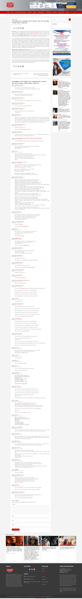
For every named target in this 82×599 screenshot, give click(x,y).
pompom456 (16, 372)
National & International (20, 12)
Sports (34, 12)
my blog (16, 298)
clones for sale (17, 386)
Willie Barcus (17, 114)
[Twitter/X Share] (18, 28)
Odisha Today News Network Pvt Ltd (16, 596)
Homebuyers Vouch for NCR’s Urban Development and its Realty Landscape (20, 74)
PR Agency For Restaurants (19, 492)
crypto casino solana (18, 275)
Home (8, 12)
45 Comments (19, 24)
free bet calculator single (18, 269)
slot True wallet (17, 211)
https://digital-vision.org (18, 475)
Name (13, 516)
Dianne (16, 228)
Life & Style (60, 108)
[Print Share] (23, 28)
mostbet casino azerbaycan (19, 143)
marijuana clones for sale (19, 285)
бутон (16, 365)
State (12, 12)
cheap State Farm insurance (19, 103)
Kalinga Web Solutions (31, 596)
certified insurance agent (18, 85)
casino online (17, 433)
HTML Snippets (37, 598)
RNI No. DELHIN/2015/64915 (48, 596)
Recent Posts (56, 79)
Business (29, 12)
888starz (16, 360)
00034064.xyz (17, 459)
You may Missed (10, 534)
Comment (14, 504)
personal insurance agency (19, 97)
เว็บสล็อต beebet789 (18, 238)
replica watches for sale (18, 303)
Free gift (16, 400)
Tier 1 (16, 151)
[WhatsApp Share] (16, 28)
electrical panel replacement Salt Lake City (21, 280)
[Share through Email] (21, 28)
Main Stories (9, 545)
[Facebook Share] (14, 28)
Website (13, 524)
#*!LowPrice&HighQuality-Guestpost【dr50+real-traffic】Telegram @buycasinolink (28, 138)
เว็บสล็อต (16, 469)
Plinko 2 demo (17, 441)
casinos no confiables (18, 427)
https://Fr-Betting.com (18, 255)
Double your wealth (18, 333)
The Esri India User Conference (33, 32)
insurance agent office (18, 91)
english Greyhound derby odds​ (19, 124)
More (67, 12)
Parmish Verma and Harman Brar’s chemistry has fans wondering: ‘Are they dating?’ (64, 110)
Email (13, 520)
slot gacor (16, 484)
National (59, 114)
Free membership (17, 318)
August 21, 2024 (14, 24)
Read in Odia (61, 12)
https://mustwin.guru (18, 131)
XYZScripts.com (44, 598)
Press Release (14, 19)
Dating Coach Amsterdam (19, 177)
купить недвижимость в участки (20, 162)
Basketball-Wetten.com (18, 262)
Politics (55, 12)
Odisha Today (65, 88)
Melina (16, 414)
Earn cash (16, 347)
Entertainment (41, 12)
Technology (48, 12)
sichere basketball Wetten (19, 221)
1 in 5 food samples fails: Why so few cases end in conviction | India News (64, 117)
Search (70, 19)
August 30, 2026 (60, 88)
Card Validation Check (46, 574)
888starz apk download (18, 248)
